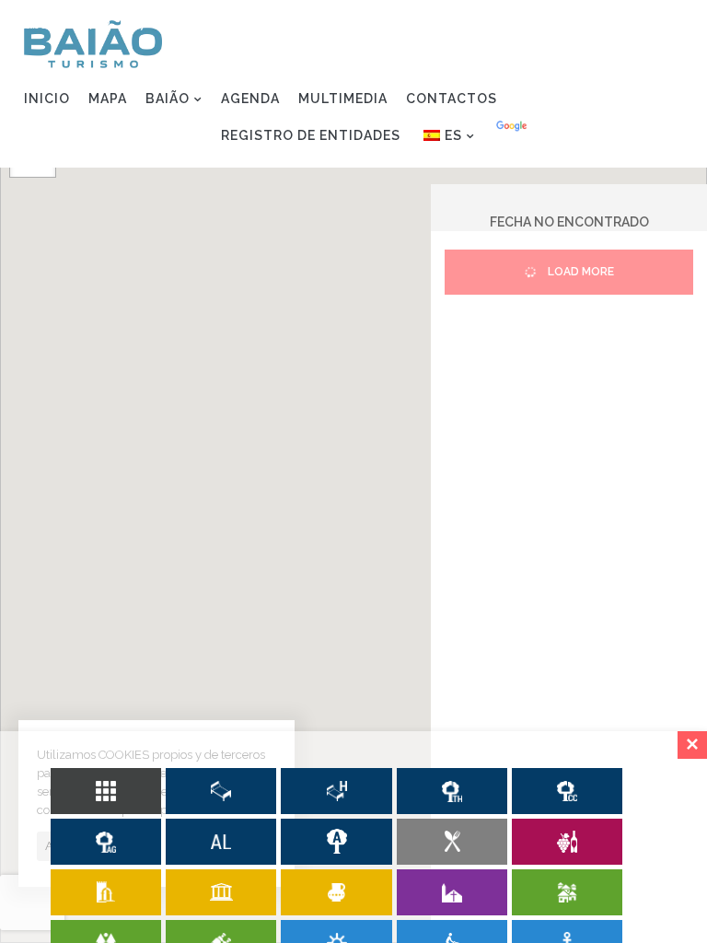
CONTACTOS (451, 98)
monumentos (106, 892)
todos (106, 791)
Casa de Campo (567, 791)
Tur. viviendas (452, 791)
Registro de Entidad (596, 24)
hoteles (336, 791)
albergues (336, 842)
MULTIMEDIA (343, 98)
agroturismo (106, 842)
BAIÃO (167, 98)
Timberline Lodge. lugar (221, 842)
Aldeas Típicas (567, 892)
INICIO (47, 98)
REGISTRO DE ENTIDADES (310, 135)
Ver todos (221, 791)
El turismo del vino (567, 842)
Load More (579, 271)
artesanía (336, 892)
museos (221, 892)
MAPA (107, 98)
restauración (452, 842)
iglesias (452, 892)
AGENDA (250, 98)
